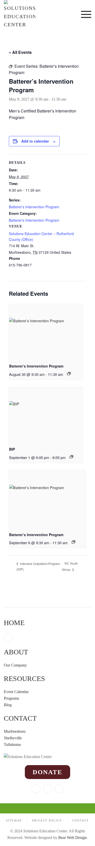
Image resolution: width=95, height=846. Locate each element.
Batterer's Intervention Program (34, 220)
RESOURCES (24, 678)
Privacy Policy (47, 820)
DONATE (47, 772)
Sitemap (14, 820)
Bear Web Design (72, 837)
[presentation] (46, 331)
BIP (12, 449)
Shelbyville (13, 738)
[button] (86, 14)
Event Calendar (16, 692)
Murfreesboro (15, 731)
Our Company (16, 665)
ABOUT (16, 652)
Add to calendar (35, 141)
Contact (80, 820)
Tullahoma (12, 744)
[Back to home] (19, 14)
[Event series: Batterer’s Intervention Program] (69, 373)
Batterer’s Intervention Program (34, 206)
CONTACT (20, 718)
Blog (8, 705)
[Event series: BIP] (71, 456)
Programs (11, 698)
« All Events (20, 52)
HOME (14, 623)
